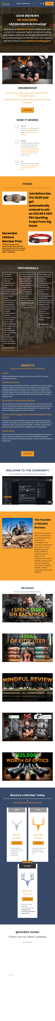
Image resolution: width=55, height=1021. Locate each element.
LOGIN (49, 3)
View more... (11, 974)
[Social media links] (40, 3)
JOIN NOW (27, 110)
